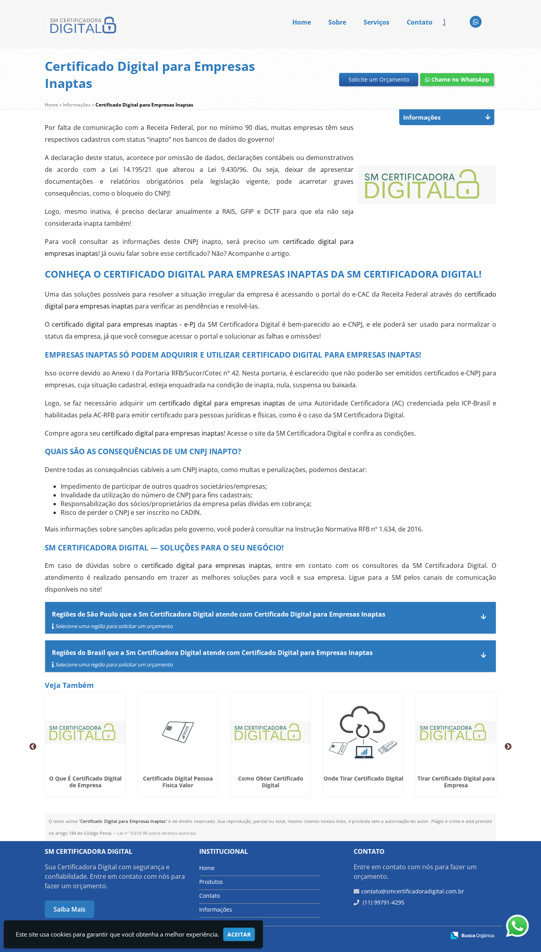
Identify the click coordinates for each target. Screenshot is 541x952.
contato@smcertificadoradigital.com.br (412, 891)
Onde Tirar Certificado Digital (363, 778)
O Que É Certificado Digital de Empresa (85, 782)
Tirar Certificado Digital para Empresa (456, 782)
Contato (419, 22)
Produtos (211, 881)
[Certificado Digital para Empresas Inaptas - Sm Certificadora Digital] (84, 24)
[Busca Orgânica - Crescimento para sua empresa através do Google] (472, 935)
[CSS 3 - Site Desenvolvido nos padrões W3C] (408, 936)
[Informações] (450, 21)
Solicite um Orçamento (379, 79)
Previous (33, 747)
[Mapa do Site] (360, 936)
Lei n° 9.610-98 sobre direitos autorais (156, 833)
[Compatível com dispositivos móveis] (436, 936)
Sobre (337, 22)
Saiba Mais (69, 909)
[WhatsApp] (476, 22)
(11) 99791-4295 (382, 902)
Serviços (376, 22)
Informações (215, 909)
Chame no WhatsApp (459, 79)
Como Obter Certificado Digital (270, 782)
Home (301, 22)
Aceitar (239, 934)
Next (508, 747)
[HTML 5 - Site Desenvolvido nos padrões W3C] (381, 936)
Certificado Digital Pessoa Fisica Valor (178, 782)
